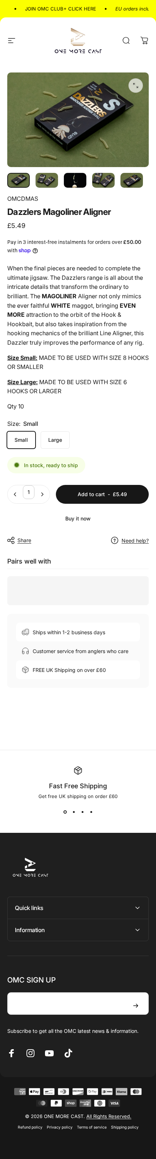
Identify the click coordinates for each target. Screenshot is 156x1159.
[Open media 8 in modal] (135, 85)
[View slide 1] (65, 812)
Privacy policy (60, 1127)
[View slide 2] (73, 812)
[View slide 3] (82, 812)
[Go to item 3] (103, 180)
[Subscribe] (135, 1005)
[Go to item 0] (18, 180)
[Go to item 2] (75, 180)
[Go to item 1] (47, 180)
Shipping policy (125, 1127)
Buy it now (78, 518)
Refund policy (30, 1127)
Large (55, 440)
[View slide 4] (91, 812)
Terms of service (92, 1127)
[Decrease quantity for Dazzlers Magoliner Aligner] (15, 494)
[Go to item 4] (131, 180)
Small (21, 440)
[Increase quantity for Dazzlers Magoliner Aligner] (42, 494)
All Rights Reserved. (108, 1116)
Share (24, 540)
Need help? (135, 540)
